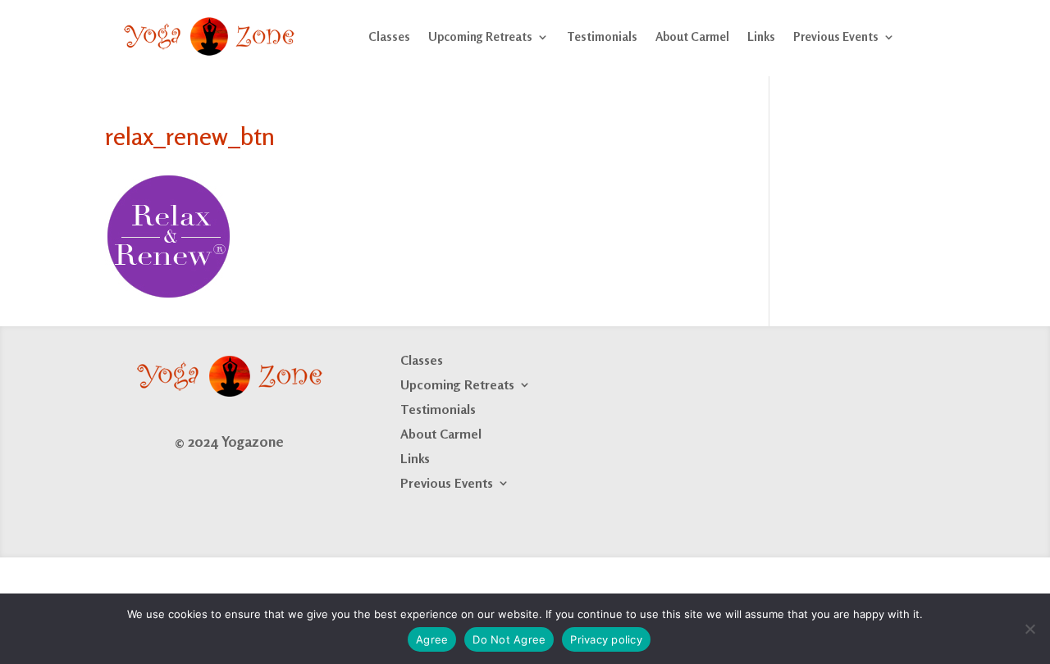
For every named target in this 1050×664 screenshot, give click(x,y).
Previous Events (836, 36)
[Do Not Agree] (1029, 629)
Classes (389, 36)
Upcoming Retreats (480, 36)
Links (761, 36)
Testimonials (602, 36)
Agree (432, 639)
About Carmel (692, 36)
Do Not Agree (509, 639)
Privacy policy (606, 639)
